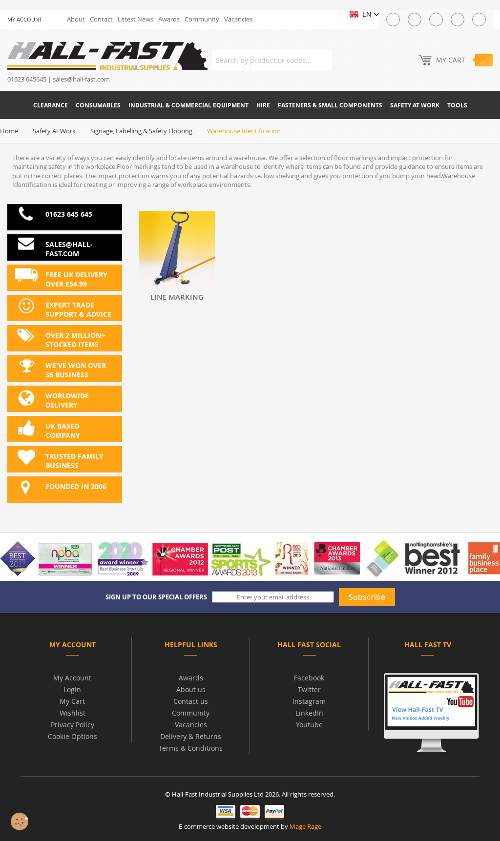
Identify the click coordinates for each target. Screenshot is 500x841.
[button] (364, 14)
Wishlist (72, 713)
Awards (169, 19)
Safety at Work (54, 130)
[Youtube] (457, 19)
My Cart (72, 701)
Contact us (190, 701)
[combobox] (272, 60)
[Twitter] (393, 19)
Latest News (135, 19)
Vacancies (238, 19)
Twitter (309, 689)
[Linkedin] (479, 19)
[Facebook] (414, 19)
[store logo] (107, 56)
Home (9, 130)
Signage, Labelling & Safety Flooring (141, 130)
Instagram (309, 701)
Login (72, 689)
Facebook (309, 677)
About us (191, 689)
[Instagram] (436, 19)
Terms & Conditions (191, 748)
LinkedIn (309, 713)
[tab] (73, 646)
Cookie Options (72, 736)
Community (202, 19)
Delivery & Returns (190, 736)
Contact (101, 19)
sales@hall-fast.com (81, 79)
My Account (72, 677)
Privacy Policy (72, 724)
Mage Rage (305, 826)
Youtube (309, 724)
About (76, 19)
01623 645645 (26, 79)
